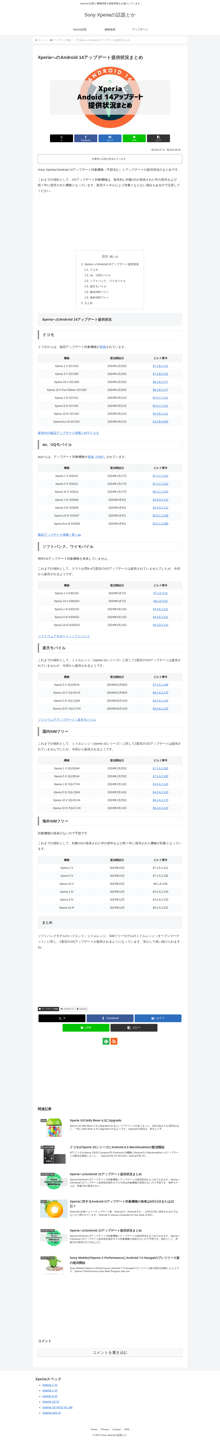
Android (83, 1009)
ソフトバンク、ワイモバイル (108, 280)
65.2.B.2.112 (160, 413)
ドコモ (94, 269)
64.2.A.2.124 (160, 700)
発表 (103, 347)
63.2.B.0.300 (160, 421)
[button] (158, 138)
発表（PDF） (97, 457)
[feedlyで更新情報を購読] (106, 1041)
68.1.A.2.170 (160, 692)
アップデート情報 (50, 1009)
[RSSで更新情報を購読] (114, 1041)
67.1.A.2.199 (160, 684)
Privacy (105, 1429)
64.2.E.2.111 (160, 609)
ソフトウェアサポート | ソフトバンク (64, 636)
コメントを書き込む (110, 1352)
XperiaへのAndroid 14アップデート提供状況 (111, 264)
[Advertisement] (110, 222)
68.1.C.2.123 (160, 491)
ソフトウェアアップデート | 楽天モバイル (67, 719)
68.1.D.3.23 (160, 601)
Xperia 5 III (49, 1396)
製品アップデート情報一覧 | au (59, 535)
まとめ (88, 302)
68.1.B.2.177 (160, 381)
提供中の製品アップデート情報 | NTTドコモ (68, 433)
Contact (116, 1429)
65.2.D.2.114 (160, 624)
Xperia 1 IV (50, 1385)
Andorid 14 (69, 1009)
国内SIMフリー (99, 291)
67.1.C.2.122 (160, 475)
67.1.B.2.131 (160, 366)
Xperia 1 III (49, 1390)
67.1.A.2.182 (160, 768)
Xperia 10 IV (50, 1401)
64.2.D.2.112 (160, 499)
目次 (105, 256)
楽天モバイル (98, 286)
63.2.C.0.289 (160, 523)
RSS (126, 1429)
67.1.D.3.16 (160, 593)
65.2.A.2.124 (160, 708)
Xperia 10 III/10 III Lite (57, 1407)
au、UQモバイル (100, 275)
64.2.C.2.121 (160, 397)
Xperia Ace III (51, 1413)
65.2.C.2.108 (160, 515)
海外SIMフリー (99, 297)
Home (94, 1429)
